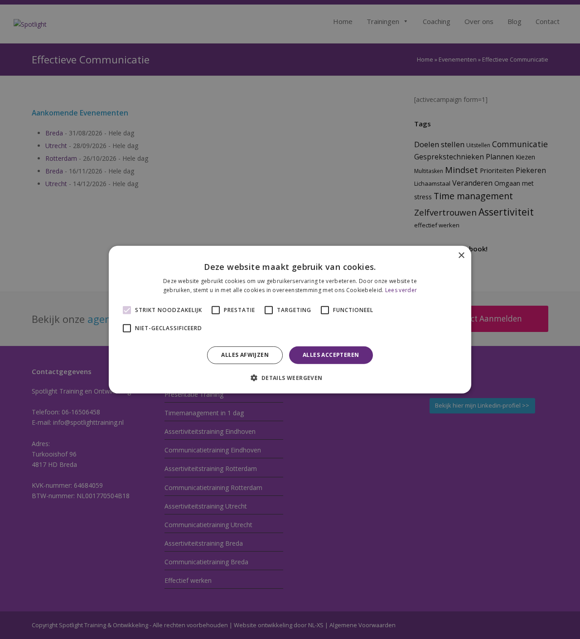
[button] (289, 377)
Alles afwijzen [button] (245, 355)
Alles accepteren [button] (331, 355)
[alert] (290, 319)
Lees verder (401, 290)
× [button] (461, 255)
